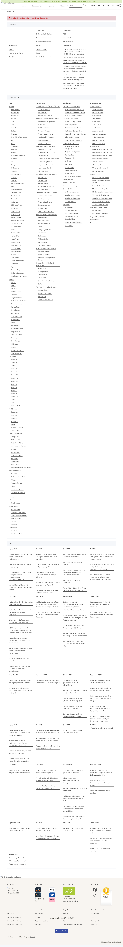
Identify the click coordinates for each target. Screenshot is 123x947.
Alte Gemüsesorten (44, 149)
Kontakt (38, 45)
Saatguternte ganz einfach (101, 201)
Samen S (14, 400)
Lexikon (11, 49)
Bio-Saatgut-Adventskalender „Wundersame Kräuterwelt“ (73, 715)
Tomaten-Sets (69, 158)
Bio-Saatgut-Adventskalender (75, 112)
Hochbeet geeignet (44, 168)
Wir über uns (40, 30)
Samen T (14, 403)
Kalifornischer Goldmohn (19, 301)
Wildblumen (15, 344)
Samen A (14, 359)
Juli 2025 (39, 725)
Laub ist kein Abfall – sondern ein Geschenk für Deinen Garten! (101, 689)
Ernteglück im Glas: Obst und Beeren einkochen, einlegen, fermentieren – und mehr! (100, 718)
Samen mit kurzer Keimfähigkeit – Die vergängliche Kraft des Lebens (20, 681)
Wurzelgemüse (16, 174)
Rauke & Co (15, 254)
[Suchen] (86, 6)
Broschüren (69, 225)
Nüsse (13, 424)
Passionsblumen (16, 483)
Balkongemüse (43, 156)
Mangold (14, 149)
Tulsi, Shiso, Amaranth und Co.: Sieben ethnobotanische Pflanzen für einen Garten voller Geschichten (20, 630)
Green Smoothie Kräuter (46, 281)
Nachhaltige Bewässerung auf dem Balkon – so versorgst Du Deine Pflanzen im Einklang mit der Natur (47, 604)
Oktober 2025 (67, 675)
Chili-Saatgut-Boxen (71, 125)
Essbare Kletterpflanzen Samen (48, 159)
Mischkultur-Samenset (45, 165)
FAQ (10, 500)
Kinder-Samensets (69, 183)
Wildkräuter (42, 296)
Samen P (14, 393)
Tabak (13, 486)
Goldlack (14, 295)
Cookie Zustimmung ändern (45, 57)
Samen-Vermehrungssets (71, 186)
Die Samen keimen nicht (100, 177)
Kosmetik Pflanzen (44, 143)
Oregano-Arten (16, 245)
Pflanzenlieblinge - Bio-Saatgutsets (72, 147)
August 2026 (13, 549)
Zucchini (13, 177)
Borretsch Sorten (16, 199)
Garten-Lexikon (95, 220)
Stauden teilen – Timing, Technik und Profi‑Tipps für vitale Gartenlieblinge (19, 668)
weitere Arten (15, 464)
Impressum (67, 30)
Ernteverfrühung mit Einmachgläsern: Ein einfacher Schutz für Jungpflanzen (73, 604)
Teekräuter (41, 125)
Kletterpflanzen (16, 307)
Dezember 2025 (14, 675)
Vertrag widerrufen (61, 931)
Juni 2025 (66, 725)
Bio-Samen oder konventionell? (102, 192)
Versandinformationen (43, 38)
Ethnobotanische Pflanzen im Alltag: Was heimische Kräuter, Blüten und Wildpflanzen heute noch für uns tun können (100, 578)
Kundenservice (14, 506)
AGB (64, 34)
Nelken (13, 322)
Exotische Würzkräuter (45, 299)
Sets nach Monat (70, 201)
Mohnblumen (15, 319)
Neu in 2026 (42, 268)
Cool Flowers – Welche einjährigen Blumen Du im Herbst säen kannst (47, 731)
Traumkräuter (42, 177)
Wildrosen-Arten (16, 440)
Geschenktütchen (71, 210)
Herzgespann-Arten (17, 220)
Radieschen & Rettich (18, 156)
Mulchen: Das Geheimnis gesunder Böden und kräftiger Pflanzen (47, 787)
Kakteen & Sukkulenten (19, 477)
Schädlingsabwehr (44, 205)
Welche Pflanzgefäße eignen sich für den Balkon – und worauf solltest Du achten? (48, 614)
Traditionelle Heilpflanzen (46, 122)
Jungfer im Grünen (17, 298)
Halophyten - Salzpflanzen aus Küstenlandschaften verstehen (19, 621)
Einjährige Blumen (44, 223)
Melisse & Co (15, 236)
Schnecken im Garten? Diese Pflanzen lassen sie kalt (72, 731)
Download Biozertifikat (70, 901)
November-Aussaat (98, 140)
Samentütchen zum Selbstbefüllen (71, 218)
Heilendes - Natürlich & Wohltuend (47, 118)
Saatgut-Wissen (95, 174)
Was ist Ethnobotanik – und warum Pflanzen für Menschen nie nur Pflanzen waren (20, 650)
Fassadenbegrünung (45, 202)
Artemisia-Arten (16, 193)
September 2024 (14, 823)
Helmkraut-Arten (16, 217)
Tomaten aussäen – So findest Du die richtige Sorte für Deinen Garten (75, 634)
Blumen (11, 279)
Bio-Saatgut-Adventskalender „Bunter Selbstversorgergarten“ (73, 699)
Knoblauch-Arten (16, 223)
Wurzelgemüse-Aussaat (100, 168)
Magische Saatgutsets (72, 152)
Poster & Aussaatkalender (73, 222)
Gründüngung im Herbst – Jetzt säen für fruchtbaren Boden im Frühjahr (100, 698)
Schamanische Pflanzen (46, 186)
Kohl (12, 140)
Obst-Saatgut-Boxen (72, 137)
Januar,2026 (94, 596)
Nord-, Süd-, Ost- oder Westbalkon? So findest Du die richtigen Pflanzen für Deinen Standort (75, 617)
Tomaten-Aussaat (98, 162)
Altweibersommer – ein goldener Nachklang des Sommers (20, 752)
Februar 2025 (67, 765)
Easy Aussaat (67, 45)
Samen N (14, 387)
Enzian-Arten (15, 208)
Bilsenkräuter (15, 452)
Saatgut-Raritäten (44, 251)
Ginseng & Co (15, 214)
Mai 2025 (93, 725)
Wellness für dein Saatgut (100, 195)
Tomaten (14, 171)
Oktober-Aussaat (98, 137)
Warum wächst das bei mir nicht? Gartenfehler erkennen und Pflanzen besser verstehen (74, 572)
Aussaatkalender (95, 106)
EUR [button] (92, 5)
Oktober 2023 (13, 855)
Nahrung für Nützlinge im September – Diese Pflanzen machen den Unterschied (18, 743)
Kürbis (13, 143)
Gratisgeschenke (41, 49)
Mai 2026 (93, 549)
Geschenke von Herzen (72, 195)
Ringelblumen (15, 332)
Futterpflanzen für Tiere (46, 211)
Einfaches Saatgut (44, 109)
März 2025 (39, 765)
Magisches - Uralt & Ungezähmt (46, 174)
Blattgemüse (15, 115)
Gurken (13, 131)
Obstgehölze (15, 437)
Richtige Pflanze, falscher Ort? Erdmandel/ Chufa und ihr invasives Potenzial (20, 587)
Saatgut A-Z (12, 356)
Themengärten (43, 242)
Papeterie (66, 204)
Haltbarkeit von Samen (100, 186)
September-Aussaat (99, 134)
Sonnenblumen (16, 338)
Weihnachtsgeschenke (72, 192)
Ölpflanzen (41, 284)
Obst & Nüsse (13, 409)
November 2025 (41, 675)
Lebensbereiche (16, 353)
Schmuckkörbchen (17, 335)
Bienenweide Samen (45, 196)
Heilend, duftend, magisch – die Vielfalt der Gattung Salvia (46, 771)
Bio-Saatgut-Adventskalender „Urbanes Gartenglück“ (73, 707)
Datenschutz (67, 38)
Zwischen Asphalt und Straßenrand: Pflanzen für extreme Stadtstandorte (21, 556)
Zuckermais (15, 146)
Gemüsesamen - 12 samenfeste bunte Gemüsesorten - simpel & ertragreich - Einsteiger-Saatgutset (74, 60)
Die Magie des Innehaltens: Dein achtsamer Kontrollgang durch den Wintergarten (20, 690)
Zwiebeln (14, 180)
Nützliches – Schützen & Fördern (46, 193)
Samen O (14, 390)
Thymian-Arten (16, 270)
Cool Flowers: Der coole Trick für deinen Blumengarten (19, 829)
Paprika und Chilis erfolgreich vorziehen (100, 849)
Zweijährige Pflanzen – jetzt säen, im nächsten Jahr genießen (48, 565)
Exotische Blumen (44, 254)
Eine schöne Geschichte (100, 214)
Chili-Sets (68, 161)
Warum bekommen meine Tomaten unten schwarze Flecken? (48, 583)
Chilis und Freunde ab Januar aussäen (100, 792)
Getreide (14, 128)
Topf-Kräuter (42, 112)
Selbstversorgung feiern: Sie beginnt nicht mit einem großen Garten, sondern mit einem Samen (102, 566)
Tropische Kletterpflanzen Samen (46, 259)
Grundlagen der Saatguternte (102, 198)
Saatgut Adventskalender (71, 106)
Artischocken (15, 109)
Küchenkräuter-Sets (17, 273)
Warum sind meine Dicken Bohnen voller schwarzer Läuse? (74, 555)
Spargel (13, 165)
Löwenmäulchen (16, 316)
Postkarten (69, 207)
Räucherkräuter (43, 183)
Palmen (13, 480)
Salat (12, 162)
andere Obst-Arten (17, 427)
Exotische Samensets (18, 492)
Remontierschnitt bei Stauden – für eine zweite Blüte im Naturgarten (47, 739)
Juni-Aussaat (96, 125)
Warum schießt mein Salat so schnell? (72, 563)
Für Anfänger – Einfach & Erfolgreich (48, 106)
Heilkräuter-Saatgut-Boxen (74, 131)
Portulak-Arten (16, 251)
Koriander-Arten (16, 227)
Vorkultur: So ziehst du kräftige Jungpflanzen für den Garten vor (19, 771)
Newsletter (12, 57)
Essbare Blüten (43, 290)
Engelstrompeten (16, 455)
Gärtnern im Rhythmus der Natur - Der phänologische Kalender (74, 817)
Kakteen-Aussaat (98, 171)
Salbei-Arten (15, 258)
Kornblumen (15, 313)
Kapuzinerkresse (16, 304)
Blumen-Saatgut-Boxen (73, 122)
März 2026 (39, 596)
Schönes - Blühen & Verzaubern (46, 214)
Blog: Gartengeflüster (16, 53)
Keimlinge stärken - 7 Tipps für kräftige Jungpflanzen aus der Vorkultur (100, 604)
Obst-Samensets (16, 430)
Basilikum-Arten (16, 196)
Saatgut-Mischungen (45, 115)
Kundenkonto (15, 509)
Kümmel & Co (15, 233)
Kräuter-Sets (69, 167)
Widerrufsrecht (68, 42)
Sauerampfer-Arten (17, 261)
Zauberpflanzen (43, 190)
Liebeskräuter (42, 180)
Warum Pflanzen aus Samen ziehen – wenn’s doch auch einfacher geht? (48, 681)
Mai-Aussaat (96, 122)
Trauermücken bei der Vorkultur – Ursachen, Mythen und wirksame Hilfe (74, 643)
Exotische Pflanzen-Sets (73, 176)
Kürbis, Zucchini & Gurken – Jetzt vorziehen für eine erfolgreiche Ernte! (74, 798)
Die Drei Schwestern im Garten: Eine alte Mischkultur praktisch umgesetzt (21, 612)
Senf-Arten (14, 264)
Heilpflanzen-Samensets (19, 276)
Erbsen (13, 125)
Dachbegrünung (43, 199)
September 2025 (96, 675)
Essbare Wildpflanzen (45, 162)
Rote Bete (14, 159)
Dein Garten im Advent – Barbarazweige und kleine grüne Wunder (101, 782)
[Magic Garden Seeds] (8, 5)
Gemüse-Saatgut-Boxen (73, 128)
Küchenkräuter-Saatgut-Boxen (75, 134)
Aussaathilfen (94, 146)
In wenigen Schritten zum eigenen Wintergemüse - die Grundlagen (47, 837)
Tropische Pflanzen (17, 489)
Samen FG (14, 375)
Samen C (14, 366)
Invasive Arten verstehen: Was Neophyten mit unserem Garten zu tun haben (47, 556)
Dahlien (13, 282)
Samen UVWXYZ (16, 406)
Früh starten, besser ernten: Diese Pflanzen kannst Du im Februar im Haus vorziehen (101, 614)
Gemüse (11, 106)
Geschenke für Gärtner (70, 118)
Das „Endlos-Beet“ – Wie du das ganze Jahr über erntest (73, 771)
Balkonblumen (43, 217)
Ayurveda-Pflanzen (44, 131)
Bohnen (13, 118)
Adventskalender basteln (73, 115)
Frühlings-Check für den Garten (74, 610)
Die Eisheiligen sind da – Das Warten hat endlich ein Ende (21, 603)
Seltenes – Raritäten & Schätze (46, 248)
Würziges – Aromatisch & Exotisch (47, 287)
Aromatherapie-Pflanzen (46, 134)
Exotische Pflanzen (15, 471)
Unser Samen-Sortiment (17, 864)
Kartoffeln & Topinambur (19, 137)
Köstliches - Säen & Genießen (45, 146)
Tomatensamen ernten (100, 204)
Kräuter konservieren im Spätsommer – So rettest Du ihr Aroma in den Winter (19, 732)
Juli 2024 (39, 823)
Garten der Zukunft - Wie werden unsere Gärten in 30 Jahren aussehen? (101, 840)
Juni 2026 (66, 549)
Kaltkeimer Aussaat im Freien (102, 156)
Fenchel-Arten (15, 211)
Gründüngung (42, 208)
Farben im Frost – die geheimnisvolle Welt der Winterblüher (71, 682)
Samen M (14, 384)
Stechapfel (14, 458)
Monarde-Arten (16, 242)
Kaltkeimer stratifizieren (100, 159)
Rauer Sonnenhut (17, 329)
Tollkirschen (15, 461)
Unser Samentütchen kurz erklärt (101, 181)
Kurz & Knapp (15, 503)
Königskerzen (15, 310)
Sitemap (38, 53)
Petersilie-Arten (16, 248)
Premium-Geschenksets (71, 143)
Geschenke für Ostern (72, 198)
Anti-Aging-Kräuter (44, 140)
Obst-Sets (68, 164)
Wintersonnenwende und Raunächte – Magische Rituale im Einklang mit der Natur (101, 772)
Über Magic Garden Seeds (98, 207)
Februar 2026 (67, 596)
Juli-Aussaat (96, 128)
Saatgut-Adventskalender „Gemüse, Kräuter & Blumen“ (75, 691)
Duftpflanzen (42, 236)
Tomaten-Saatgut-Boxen (73, 140)
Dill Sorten (14, 202)
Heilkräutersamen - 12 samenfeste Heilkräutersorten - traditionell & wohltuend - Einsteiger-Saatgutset (74, 68)
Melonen (14, 415)
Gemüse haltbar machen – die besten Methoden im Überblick (19, 759)
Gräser (40, 227)
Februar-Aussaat (97, 112)
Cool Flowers (42, 275)
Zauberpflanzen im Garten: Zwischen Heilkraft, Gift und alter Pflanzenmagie (19, 640)
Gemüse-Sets (69, 155)
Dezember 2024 (95, 765)
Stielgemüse (15, 168)
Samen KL (14, 381)
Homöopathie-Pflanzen (46, 137)
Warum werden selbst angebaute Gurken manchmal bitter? (47, 591)
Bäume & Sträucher (15, 434)
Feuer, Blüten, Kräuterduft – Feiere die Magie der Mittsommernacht (74, 589)
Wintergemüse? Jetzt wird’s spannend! (72, 581)
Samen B (14, 363)
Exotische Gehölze (17, 443)
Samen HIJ (14, 378)
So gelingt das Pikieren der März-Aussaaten (19, 659)
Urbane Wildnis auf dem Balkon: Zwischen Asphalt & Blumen (73, 626)
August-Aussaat (97, 131)
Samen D (14, 369)
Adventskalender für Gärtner (74, 109)
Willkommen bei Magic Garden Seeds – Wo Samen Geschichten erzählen (100, 830)
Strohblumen (15, 341)
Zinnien (13, 347)
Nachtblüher (42, 233)
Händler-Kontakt (16, 534)
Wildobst (14, 418)
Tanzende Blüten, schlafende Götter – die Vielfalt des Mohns (48, 747)
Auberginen (15, 112)
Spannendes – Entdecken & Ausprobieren (45, 264)
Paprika (13, 152)
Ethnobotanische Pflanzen (17, 446)
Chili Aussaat (96, 165)
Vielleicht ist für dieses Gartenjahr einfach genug (20, 565)
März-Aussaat (96, 115)
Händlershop (13, 45)
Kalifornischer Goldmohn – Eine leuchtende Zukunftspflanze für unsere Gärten (73, 808)
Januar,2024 (94, 823)
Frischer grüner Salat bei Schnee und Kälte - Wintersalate (46, 829)
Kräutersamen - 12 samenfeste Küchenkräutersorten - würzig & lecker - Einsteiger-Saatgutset (73, 77)
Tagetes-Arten (15, 267)
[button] (99, 5)
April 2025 (12, 765)
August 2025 (13, 725)
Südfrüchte (14, 421)
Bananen (14, 474)
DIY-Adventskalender (72, 214)
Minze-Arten (15, 239)
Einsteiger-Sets (68, 180)
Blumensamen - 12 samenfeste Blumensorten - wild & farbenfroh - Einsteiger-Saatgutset (74, 85)
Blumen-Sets (69, 173)
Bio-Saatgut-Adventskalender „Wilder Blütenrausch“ (100, 681)
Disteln (13, 285)
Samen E (14, 372)
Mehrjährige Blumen (45, 230)
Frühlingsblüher (43, 239)
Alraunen (14, 449)
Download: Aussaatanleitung (102, 152)
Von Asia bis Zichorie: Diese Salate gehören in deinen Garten (47, 779)
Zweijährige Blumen (44, 245)
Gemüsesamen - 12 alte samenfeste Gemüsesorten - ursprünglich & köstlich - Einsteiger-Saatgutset (75, 51)
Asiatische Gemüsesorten (46, 152)
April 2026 (12, 596)
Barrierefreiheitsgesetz (43, 42)
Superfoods (42, 278)
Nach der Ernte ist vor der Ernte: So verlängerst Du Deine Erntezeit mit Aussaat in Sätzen (102, 556)
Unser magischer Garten (17, 858)
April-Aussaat (96, 118)
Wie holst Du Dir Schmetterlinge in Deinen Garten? (74, 829)
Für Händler (13, 528)
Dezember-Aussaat (98, 143)
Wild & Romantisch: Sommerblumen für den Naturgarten (71, 780)
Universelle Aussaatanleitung (102, 149)
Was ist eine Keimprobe (100, 189)
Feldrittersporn (16, 291)
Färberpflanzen (43, 272)
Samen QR (14, 396)
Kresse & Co (15, 230)
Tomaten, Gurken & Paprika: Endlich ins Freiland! (75, 789)
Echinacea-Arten (16, 205)
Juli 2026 (39, 549)
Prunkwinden (15, 325)
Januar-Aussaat (97, 109)
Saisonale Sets (68, 189)
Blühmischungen (43, 220)
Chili (12, 122)
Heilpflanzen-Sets (71, 170)
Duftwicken (14, 288)
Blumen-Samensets (17, 350)
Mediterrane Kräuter (45, 293)
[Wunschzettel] (103, 5)
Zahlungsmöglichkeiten (44, 34)
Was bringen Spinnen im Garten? (102, 728)
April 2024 (66, 823)
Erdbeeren (14, 412)
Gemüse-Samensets (17, 183)
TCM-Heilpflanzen (44, 128)
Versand (32, 937)
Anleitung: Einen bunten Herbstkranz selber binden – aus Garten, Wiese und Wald (101, 708)
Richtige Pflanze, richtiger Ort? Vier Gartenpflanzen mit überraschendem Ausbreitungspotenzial (20, 576)
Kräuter (11, 186)
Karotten (14, 134)
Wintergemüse (43, 171)
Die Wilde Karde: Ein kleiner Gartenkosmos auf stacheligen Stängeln (46, 574)
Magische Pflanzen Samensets (21, 467)
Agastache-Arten (16, 190)
